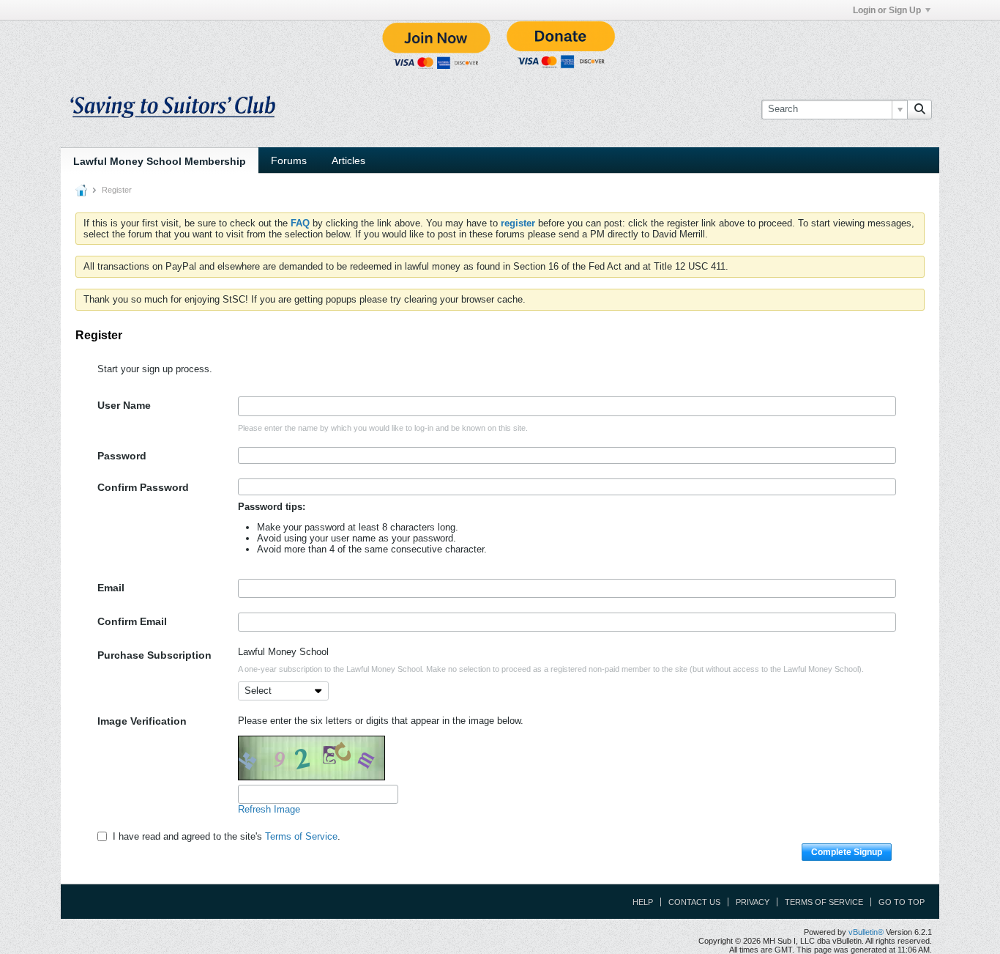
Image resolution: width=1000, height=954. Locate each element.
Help (643, 902)
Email (110, 588)
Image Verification (142, 721)
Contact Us (694, 902)
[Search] (919, 109)
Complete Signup (846, 852)
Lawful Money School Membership (159, 161)
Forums (289, 160)
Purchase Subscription (154, 655)
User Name (124, 405)
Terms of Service (301, 836)
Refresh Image (269, 809)
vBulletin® (866, 932)
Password (121, 456)
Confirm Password (143, 487)
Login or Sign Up (887, 10)
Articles (348, 160)
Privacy (752, 902)
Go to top (901, 902)
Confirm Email (132, 621)
